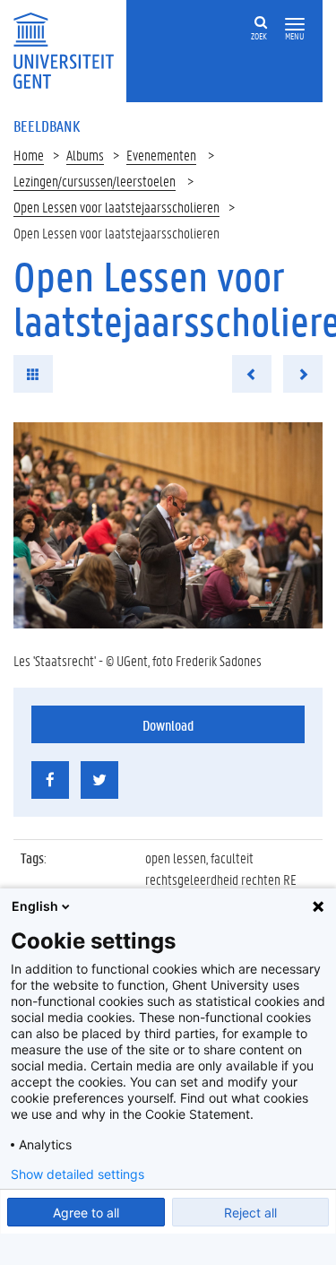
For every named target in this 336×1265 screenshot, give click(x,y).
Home (28, 154)
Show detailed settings (77, 1174)
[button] (295, 24)
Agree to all (86, 1212)
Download (168, 724)
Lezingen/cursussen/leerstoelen (94, 180)
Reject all (250, 1212)
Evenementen (161, 154)
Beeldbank (46, 125)
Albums (85, 154)
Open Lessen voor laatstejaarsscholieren (116, 206)
